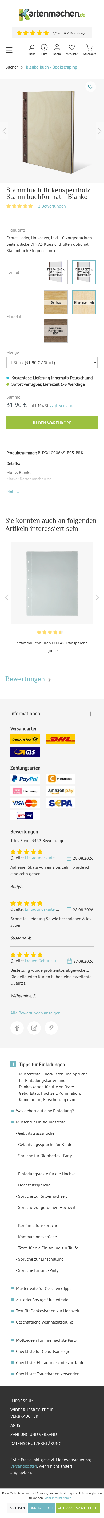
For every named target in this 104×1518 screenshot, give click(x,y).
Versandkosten (23, 1466)
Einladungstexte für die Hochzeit (48, 1173)
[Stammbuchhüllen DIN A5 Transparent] (52, 583)
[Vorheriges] (4, 130)
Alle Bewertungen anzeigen (35, 1012)
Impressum (22, 1400)
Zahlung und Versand (33, 1434)
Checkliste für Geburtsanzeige (43, 1351)
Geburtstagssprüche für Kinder (46, 1144)
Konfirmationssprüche (38, 1225)
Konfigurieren (41, 1508)
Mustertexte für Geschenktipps (43, 1288)
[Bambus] (56, 302)
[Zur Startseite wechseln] (52, 15)
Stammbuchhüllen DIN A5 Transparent (52, 643)
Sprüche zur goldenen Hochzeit (46, 1207)
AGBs (15, 1425)
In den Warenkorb (52, 422)
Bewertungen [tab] (26, 679)
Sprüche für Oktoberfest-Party (45, 1155)
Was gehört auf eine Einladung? (45, 1110)
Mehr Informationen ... (59, 1498)
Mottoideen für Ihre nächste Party (46, 1340)
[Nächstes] (100, 130)
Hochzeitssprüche (34, 1185)
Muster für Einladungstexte (41, 1122)
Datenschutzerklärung (35, 1443)
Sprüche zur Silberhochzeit (42, 1196)
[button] (12, 491)
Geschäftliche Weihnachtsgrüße (44, 1322)
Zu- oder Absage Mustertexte (42, 1299)
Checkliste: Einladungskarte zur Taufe (50, 1362)
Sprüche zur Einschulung (41, 1259)
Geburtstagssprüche (36, 1133)
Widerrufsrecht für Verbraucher (32, 1413)
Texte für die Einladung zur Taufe (48, 1247)
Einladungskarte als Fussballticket (56, 857)
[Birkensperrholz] (84, 302)
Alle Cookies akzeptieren (77, 1508)
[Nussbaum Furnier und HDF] (56, 331)
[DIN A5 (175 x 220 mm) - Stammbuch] (84, 272)
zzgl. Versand (61, 405)
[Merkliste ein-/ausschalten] (90, 86)
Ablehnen (17, 1508)
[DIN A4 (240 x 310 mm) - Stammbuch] (56, 272)
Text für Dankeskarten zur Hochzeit (47, 1310)
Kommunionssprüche (37, 1236)
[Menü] (9, 50)
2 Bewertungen (52, 206)
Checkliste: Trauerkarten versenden (47, 1373)
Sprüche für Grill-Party (38, 1270)
